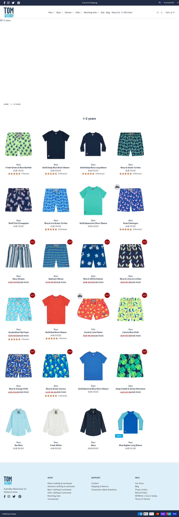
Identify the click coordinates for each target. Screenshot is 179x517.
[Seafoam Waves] (55, 256)
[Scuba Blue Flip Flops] (18, 309)
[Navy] (93, 422)
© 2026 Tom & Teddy (9, 514)
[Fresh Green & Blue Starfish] (18, 144)
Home (6, 104)
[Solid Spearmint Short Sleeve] (93, 200)
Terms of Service (142, 499)
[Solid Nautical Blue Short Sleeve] (93, 365)
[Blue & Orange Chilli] (18, 365)
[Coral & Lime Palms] (93, 309)
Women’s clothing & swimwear (61, 486)
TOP (174, 513)
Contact (95, 483)
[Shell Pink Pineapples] (18, 200)
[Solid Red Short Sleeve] (55, 309)
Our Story (139, 483)
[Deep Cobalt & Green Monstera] (130, 365)
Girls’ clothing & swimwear (59, 492)
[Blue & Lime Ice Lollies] (130, 256)
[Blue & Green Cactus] (55, 365)
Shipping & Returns (100, 486)
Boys (58, 12)
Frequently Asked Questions (104, 489)
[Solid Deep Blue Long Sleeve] (93, 144)
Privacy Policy (141, 489)
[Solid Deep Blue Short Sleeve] (55, 144)
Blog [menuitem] (108, 12)
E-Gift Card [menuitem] (127, 12)
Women (68, 12)
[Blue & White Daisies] (93, 256)
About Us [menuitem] (116, 12)
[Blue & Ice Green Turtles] (55, 200)
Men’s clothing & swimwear (60, 483)
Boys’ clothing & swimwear (59, 489)
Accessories (53, 499)
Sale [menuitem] (102, 12)
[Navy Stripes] (18, 256)
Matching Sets (90, 12)
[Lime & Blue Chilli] (130, 309)
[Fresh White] (55, 422)
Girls (78, 12)
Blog (137, 486)
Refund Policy (141, 492)
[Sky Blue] (18, 422)
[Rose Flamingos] (130, 200)
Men (50, 12)
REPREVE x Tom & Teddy (146, 496)
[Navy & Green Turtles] (130, 144)
